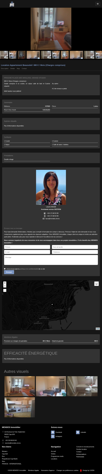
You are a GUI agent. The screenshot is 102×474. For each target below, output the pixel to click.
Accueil (12, 4)
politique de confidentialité (29, 269)
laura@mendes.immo (53, 218)
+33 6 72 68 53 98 (52, 213)
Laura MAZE (51, 207)
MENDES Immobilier (11, 427)
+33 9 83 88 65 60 (11, 440)
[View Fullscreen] (4, 290)
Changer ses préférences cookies (67, 470)
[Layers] (96, 284)
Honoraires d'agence (47, 470)
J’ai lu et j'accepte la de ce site (25, 269)
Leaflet (97, 328)
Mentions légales (33, 470)
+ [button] (4, 283)
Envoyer (9, 272)
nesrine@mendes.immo (13, 443)
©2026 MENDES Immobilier (17, 470)
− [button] (4, 286)
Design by (88, 470)
